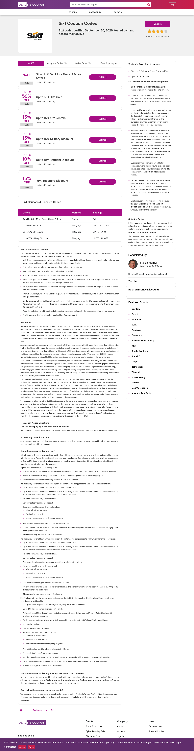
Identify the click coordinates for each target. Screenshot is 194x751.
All (31, 63)
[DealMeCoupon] (22, 710)
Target (135, 361)
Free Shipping (108, 63)
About (120, 726)
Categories (95, 12)
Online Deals (83, 63)
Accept (22, 747)
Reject (31, 747)
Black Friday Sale (94, 726)
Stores (73, 12)
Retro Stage (137, 367)
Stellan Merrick (149, 262)
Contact (121, 731)
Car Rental (37, 710)
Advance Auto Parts (141, 393)
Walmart (136, 372)
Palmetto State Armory (143, 340)
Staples (135, 382)
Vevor (134, 346)
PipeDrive (136, 330)
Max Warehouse (140, 388)
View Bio (132, 281)
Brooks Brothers (140, 351)
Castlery (136, 309)
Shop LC (136, 356)
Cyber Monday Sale (95, 731)
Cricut (135, 314)
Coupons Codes (57, 63)
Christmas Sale (93, 736)
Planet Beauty (138, 377)
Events (118, 12)
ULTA (134, 324)
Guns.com (137, 335)
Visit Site (158, 24)
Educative (136, 319)
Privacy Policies (156, 731)
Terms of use (155, 726)
